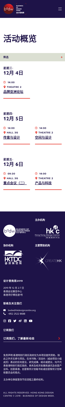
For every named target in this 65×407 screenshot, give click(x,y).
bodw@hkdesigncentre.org (22, 310)
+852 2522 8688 (16, 313)
